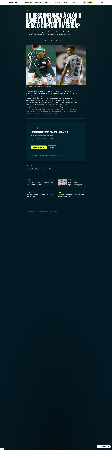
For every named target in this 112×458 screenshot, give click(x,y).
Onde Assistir (47, 2)
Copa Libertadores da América (33, 168)
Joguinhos (73, 2)
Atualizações (38, 2)
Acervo (28, 2)
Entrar (52, 147)
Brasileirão (54, 212)
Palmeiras (44, 168)
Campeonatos (57, 2)
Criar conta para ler (38, 147)
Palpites (66, 2)
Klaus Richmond (51, 41)
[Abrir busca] (102, 2)
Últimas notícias (31, 212)
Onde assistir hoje (43, 212)
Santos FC (51, 168)
